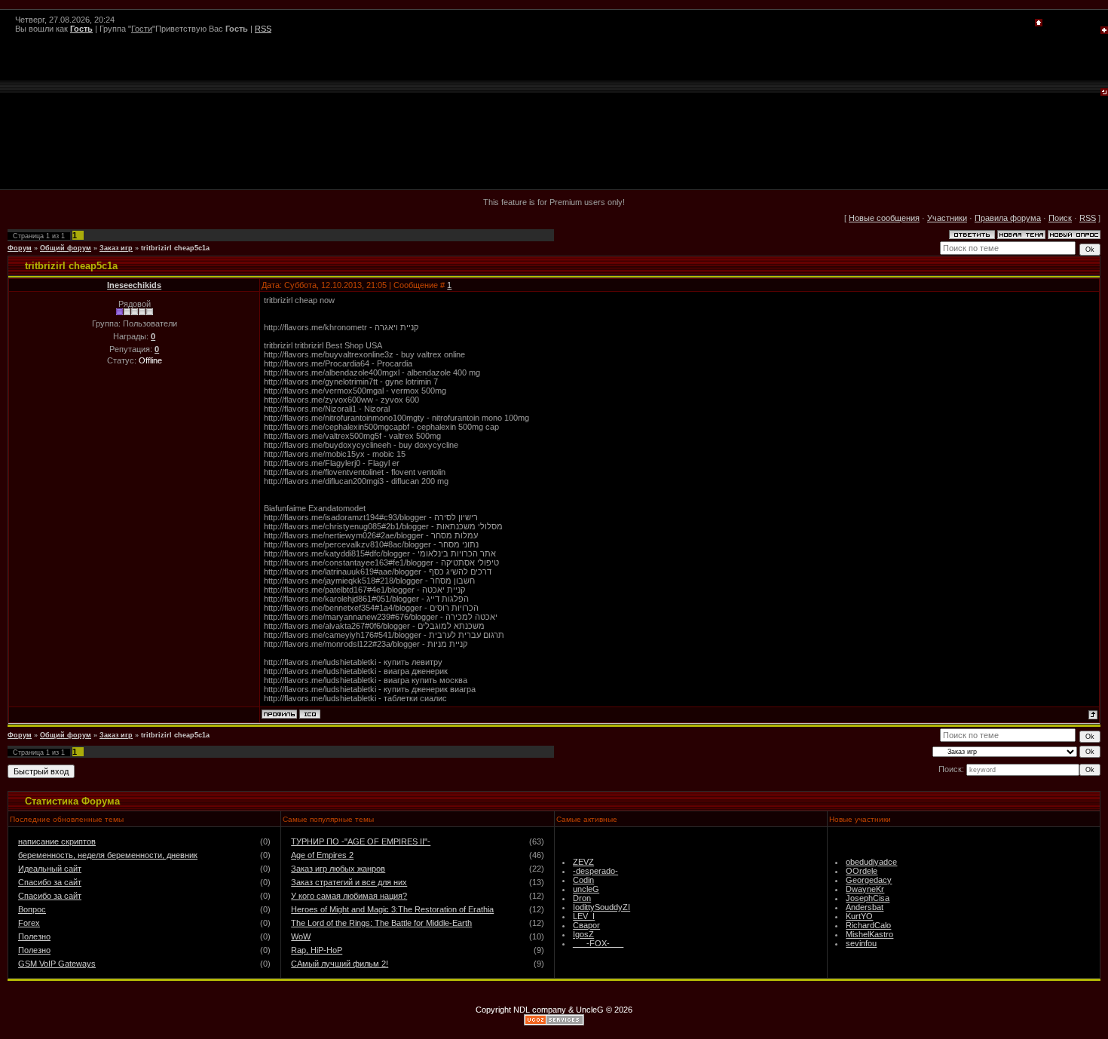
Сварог (586, 925)
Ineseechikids (134, 285)
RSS (263, 28)
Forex (29, 922)
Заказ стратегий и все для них (349, 882)
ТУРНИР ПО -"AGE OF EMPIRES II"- (360, 841)
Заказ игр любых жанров (338, 868)
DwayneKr (865, 888)
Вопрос (32, 909)
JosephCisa (867, 898)
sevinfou (861, 943)
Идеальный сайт (49, 868)
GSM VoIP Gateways (57, 963)
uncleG (586, 888)
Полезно (34, 936)
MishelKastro (869, 934)
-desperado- (595, 870)
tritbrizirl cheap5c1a (175, 248)
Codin (583, 879)
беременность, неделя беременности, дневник (107, 855)
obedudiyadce (871, 861)
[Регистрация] (1104, 30)
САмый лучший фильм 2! (339, 963)
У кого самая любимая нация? (349, 895)
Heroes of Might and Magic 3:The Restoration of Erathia (392, 909)
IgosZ (583, 934)
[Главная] (1038, 23)
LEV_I (584, 916)
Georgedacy (869, 879)
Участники (947, 217)
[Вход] (1104, 92)
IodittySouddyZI (601, 907)
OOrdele (861, 870)
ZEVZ (583, 861)
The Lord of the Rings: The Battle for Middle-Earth (381, 922)
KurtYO (859, 916)
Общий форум (65, 248)
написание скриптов (57, 841)
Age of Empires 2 (322, 855)
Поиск (1060, 217)
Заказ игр (116, 248)
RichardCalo (868, 925)
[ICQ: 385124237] (309, 714)
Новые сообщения (884, 217)
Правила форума (1008, 217)
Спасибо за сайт (49, 882)
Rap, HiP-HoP (316, 950)
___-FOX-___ (598, 943)
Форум (20, 248)
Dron (582, 898)
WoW (301, 936)
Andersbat (864, 907)
